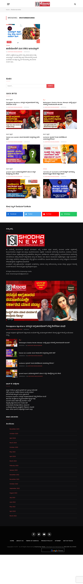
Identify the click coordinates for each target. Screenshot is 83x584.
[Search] (75, 4)
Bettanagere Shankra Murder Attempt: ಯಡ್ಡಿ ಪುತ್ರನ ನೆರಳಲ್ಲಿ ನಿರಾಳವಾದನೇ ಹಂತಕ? (59, 104)
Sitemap (58, 541)
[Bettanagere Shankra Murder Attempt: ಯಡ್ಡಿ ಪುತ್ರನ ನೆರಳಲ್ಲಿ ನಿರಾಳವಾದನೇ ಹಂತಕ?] (60, 119)
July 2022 (12, 498)
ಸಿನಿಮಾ (9, 42)
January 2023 (14, 470)
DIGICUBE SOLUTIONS (70, 547)
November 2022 (14, 479)
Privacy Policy (46, 541)
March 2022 (13, 516)
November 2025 (14, 429)
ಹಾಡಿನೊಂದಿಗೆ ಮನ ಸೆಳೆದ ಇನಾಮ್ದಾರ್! (22, 48)
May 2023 (12, 452)
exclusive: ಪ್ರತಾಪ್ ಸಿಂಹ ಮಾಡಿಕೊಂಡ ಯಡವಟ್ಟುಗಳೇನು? (55, 138)
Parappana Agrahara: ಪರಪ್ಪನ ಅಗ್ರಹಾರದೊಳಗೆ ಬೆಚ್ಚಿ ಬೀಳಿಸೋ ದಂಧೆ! (22, 104)
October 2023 (14, 447)
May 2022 (12, 507)
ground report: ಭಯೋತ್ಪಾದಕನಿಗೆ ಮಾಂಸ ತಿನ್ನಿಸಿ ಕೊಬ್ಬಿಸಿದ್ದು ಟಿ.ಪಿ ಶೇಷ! (21, 173)
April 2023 (13, 457)
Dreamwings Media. (39, 547)
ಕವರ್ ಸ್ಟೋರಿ (9, 100)
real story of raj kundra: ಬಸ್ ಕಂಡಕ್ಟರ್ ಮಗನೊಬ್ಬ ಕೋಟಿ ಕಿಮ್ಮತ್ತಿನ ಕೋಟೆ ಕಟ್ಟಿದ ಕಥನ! (59, 173)
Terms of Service (32, 541)
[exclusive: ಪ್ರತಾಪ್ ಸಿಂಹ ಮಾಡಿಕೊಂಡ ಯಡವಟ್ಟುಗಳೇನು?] (60, 154)
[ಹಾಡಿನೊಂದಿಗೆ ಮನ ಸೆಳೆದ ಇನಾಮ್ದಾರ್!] (23, 33)
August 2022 (13, 493)
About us (19, 541)
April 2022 (13, 511)
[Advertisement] (41, 569)
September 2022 (15, 489)
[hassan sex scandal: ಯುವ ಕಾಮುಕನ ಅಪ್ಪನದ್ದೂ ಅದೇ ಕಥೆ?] (23, 154)
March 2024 (13, 443)
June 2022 (13, 502)
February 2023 (14, 466)
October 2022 (14, 484)
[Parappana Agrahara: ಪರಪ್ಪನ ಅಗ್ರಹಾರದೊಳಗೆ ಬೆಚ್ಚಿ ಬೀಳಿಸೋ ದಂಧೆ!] (23, 119)
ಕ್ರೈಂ (44, 100)
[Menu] (8, 4)
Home (8, 10)
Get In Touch (68, 541)
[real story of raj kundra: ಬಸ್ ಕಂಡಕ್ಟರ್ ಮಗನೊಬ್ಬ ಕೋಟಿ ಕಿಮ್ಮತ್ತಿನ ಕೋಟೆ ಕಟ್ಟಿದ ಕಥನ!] (60, 188)
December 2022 (14, 475)
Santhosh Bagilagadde (15, 52)
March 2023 (13, 461)
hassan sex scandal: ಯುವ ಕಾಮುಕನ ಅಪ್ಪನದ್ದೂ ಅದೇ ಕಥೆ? (23, 138)
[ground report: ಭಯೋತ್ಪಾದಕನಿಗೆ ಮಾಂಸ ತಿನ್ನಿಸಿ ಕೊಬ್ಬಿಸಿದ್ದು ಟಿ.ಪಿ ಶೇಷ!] (23, 188)
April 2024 (13, 438)
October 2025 (14, 434)
